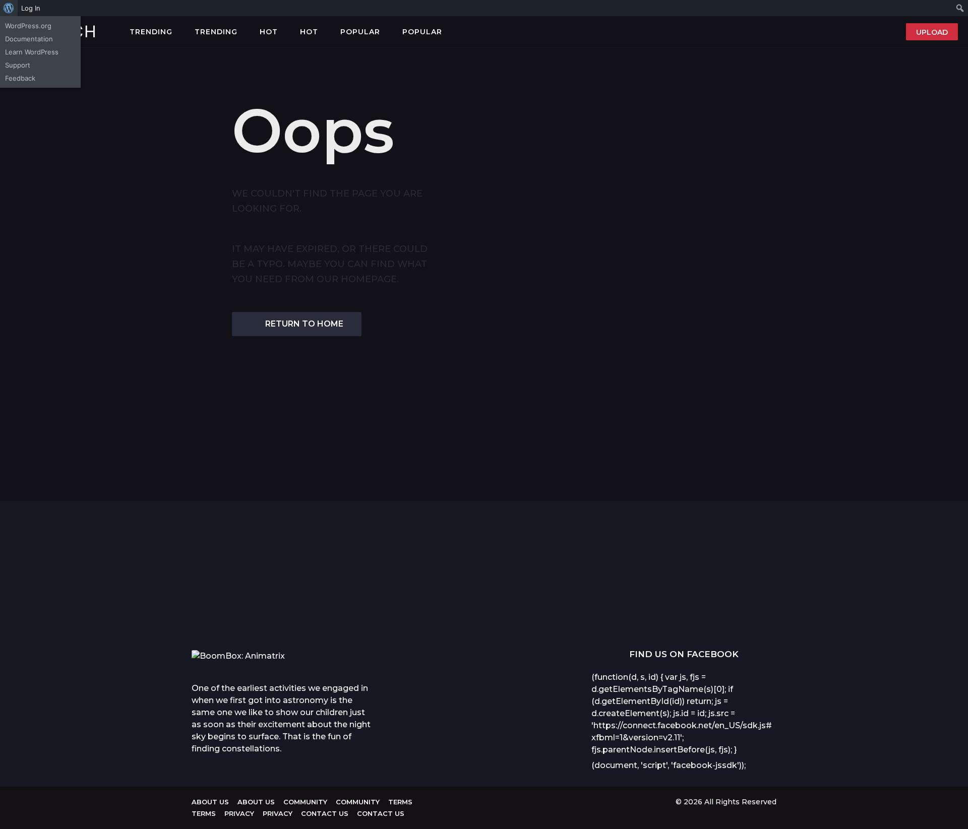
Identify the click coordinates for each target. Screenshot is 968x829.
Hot (269, 31)
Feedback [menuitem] (20, 78)
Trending (151, 31)
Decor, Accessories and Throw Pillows (645, 613)
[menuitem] (9, 8)
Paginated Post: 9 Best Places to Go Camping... (444, 613)
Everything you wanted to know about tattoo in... (242, 613)
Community (305, 802)
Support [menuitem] (17, 65)
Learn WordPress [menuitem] (31, 52)
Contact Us (324, 813)
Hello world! (847, 535)
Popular (360, 31)
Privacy (239, 813)
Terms (400, 802)
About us (210, 802)
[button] (452, 32)
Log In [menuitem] (30, 8)
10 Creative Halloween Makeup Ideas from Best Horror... (746, 617)
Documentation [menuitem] (29, 39)
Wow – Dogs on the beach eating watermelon (343, 617)
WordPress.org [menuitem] (28, 26)
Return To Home (304, 324)
